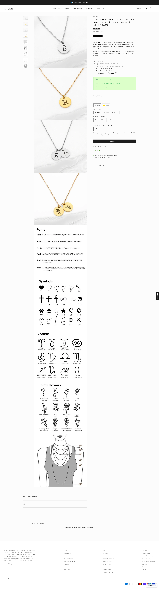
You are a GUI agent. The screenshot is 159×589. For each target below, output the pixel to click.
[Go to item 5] (25, 41)
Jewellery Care (68, 556)
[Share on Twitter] (100, 146)
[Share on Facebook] (98, 146)
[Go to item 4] (25, 36)
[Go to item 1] (25, 18)
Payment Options (108, 561)
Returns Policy (107, 564)
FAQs (65, 550)
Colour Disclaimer (108, 559)
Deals (98, 8)
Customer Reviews (69, 567)
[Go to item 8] (25, 59)
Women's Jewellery (147, 556)
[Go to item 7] (25, 53)
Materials (105, 556)
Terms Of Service (108, 572)
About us (105, 550)
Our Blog (66, 564)
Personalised (89, 8)
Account (144, 550)
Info (104, 8)
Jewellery (67, 8)
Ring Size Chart (68, 559)
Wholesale (67, 570)
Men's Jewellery (146, 559)
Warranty (105, 567)
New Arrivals (57, 8)
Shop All (144, 567)
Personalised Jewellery (148, 561)
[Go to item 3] (25, 30)
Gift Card (144, 564)
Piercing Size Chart (69, 561)
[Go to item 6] (25, 47)
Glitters (95, 16)
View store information (102, 160)
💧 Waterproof (98, 36)
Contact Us (67, 553)
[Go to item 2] (25, 24)
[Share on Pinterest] (103, 146)
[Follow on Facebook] (5, 578)
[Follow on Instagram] (9, 578)
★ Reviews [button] (157, 296)
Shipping (105, 553)
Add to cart (114, 141)
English (139, 8)
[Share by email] (105, 146)
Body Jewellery (78, 8)
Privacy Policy (107, 570)
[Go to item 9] (25, 65)
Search (144, 570)
